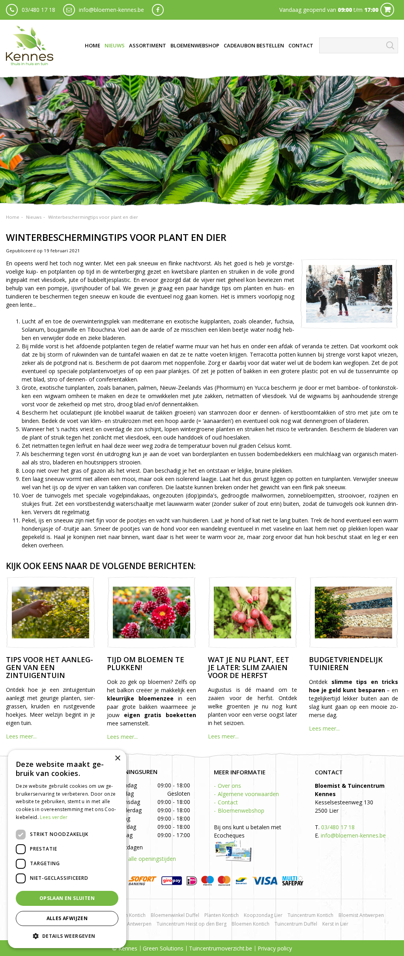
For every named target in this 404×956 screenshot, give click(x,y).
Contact (228, 802)
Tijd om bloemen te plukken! (145, 663)
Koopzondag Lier (263, 915)
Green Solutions (163, 948)
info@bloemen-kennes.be (111, 9)
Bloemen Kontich (250, 923)
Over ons (229, 785)
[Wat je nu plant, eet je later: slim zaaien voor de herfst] (252, 612)
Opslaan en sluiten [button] (67, 898)
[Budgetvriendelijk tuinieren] (353, 612)
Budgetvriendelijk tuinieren (346, 663)
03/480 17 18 (38, 9)
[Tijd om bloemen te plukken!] (151, 612)
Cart (387, 10)
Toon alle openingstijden (144, 858)
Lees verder (53, 817)
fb (158, 10)
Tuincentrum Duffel (296, 923)
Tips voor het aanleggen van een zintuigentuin (49, 667)
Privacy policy (275, 948)
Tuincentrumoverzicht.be (220, 948)
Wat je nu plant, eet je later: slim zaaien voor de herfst (248, 667)
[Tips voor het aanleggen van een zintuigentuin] (50, 612)
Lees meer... (21, 736)
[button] (67, 935)
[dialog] (67, 849)
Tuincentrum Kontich (310, 915)
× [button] (117, 758)
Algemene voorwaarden (248, 794)
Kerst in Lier (335, 923)
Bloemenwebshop (241, 810)
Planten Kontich (221, 915)
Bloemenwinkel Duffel (175, 915)
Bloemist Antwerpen (361, 915)
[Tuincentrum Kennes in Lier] (29, 45)
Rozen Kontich (130, 915)
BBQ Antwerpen (134, 923)
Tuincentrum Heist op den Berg (191, 923)
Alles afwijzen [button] (67, 918)
